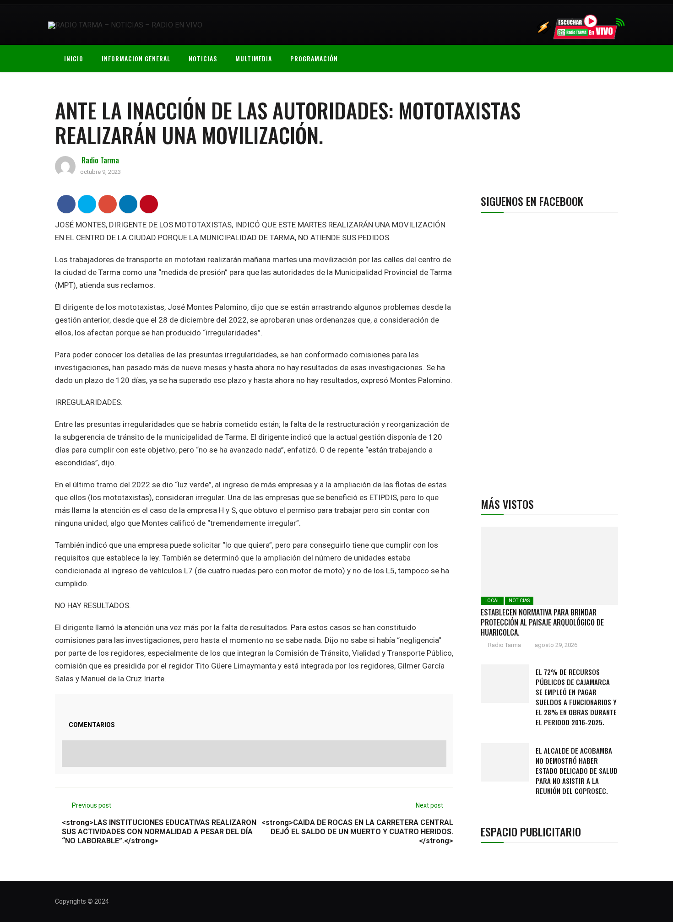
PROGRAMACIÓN (314, 58)
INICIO (73, 58)
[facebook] (66, 203)
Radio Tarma (100, 160)
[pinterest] (149, 203)
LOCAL (492, 600)
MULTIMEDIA (253, 58)
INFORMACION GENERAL (136, 58)
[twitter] (87, 203)
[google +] (107, 203)
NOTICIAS (203, 58)
